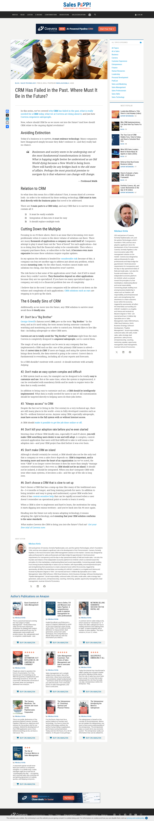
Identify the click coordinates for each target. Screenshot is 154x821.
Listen (30, 15)
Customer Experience (119, 61)
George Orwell (28, 321)
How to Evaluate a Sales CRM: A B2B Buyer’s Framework (129, 175)
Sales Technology (28, 83)
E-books (38, 15)
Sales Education (78, 15)
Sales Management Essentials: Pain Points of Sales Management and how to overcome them (64, 661)
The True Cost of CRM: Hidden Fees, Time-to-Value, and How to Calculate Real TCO (131, 138)
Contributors (51, 15)
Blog (17, 83)
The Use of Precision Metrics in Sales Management (31, 753)
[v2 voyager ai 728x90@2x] (59, 798)
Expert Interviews (127, 116)
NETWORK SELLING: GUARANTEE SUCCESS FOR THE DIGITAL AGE (98, 606)
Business (115, 54)
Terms (50, 815)
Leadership (116, 74)
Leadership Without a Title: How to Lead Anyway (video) (131, 112)
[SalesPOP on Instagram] (141, 814)
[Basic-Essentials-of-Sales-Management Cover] (18, 608)
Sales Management (119, 87)
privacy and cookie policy (135, 818)
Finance (114, 67)
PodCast (115, 80)
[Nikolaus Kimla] (20, 548)
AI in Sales (115, 51)
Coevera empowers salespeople (36, 117)
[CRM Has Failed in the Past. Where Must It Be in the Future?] (59, 59)
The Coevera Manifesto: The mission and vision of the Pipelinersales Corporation (31, 706)
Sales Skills (116, 94)
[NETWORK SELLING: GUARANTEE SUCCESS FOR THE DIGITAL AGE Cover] (83, 608)
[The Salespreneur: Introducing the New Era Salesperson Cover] (83, 707)
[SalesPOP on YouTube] (135, 814)
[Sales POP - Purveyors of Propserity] (77, 5)
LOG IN (139, 15)
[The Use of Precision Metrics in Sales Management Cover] (18, 753)
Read (22, 15)
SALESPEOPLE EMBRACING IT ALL (98, 657)
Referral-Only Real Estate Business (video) (130, 163)
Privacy (58, 815)
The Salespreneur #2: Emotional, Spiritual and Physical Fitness (63, 704)
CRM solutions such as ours (77, 290)
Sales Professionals (119, 90)
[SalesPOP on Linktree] (114, 814)
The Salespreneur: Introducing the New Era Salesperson (97, 704)
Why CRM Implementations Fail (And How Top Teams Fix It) (131, 124)
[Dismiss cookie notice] (146, 818)
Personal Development (120, 77)
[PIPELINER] (89, 14)
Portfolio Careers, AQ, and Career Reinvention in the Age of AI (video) (130, 187)
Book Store (64, 15)
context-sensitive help (43, 496)
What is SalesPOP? (70, 815)
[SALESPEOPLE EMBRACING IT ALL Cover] (83, 658)
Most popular (126, 105)
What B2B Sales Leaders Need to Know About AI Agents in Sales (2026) (129, 151)
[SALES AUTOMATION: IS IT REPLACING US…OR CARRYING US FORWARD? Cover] (18, 658)
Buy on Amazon (27, 642)
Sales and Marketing (119, 84)
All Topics (115, 48)
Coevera (115, 58)
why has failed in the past (64, 110)
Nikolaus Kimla (62, 83)
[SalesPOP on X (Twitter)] (31, 586)
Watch (15, 15)
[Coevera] (21, 815)
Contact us (94, 815)
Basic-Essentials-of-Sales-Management (31, 604)
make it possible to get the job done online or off (58, 422)
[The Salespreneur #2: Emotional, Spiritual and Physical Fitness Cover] (50, 707)
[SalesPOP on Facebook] (44, 586)
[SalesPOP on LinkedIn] (37, 586)
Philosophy (84, 815)
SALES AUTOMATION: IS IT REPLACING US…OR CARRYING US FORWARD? (31, 660)
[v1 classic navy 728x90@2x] (77, 29)
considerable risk (69, 258)
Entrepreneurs (117, 64)
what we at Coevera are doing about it (63, 114)
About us (104, 815)
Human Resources (118, 71)
